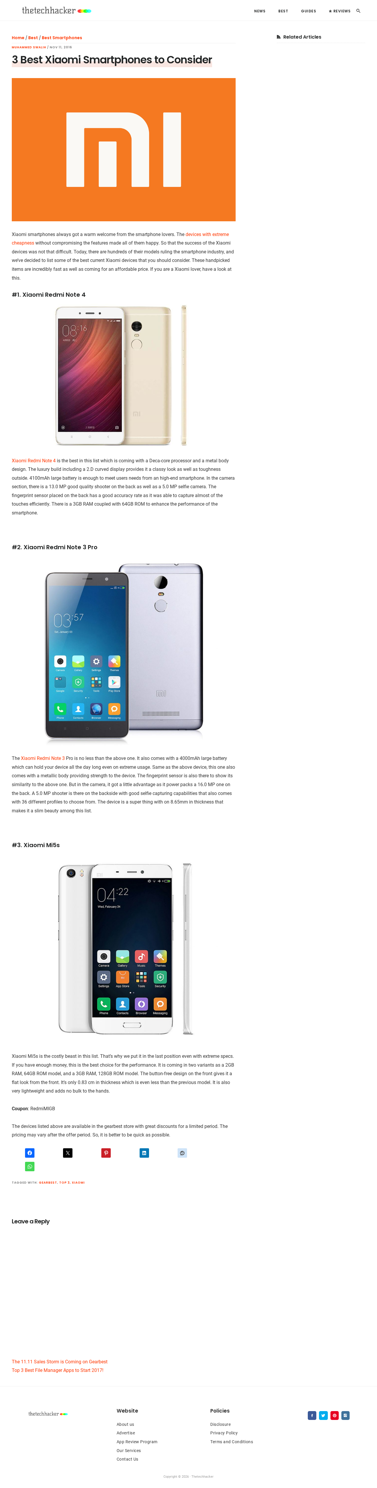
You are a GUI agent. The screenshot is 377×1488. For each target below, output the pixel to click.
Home (18, 38)
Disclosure (220, 1424)
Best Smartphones (62, 38)
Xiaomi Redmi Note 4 (34, 460)
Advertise (126, 1433)
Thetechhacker (56, 10)
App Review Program (137, 1441)
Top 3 (64, 1182)
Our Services (129, 1450)
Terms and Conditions (231, 1441)
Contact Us (127, 1459)
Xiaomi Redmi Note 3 (43, 758)
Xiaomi (78, 1182)
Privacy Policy (224, 1433)
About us (125, 1424)
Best (33, 38)
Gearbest (48, 1182)
